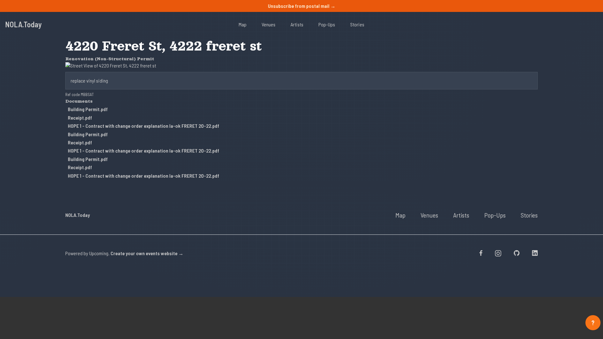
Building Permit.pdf (88, 109)
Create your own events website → (147, 253)
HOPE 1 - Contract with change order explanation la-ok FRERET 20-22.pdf (143, 126)
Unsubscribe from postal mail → (301, 6)
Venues (268, 24)
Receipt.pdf (80, 118)
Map (243, 24)
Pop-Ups (326, 24)
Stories (357, 24)
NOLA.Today (23, 24)
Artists (297, 24)
